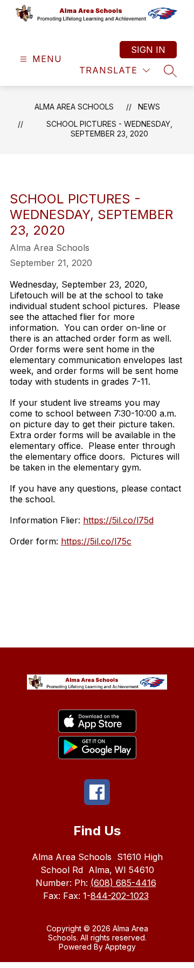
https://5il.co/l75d (118, 520)
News (149, 106)
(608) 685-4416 (123, 882)
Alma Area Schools (74, 106)
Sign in (148, 49)
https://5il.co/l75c (96, 541)
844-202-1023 (120, 895)
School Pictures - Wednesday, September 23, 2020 (109, 128)
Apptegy (120, 946)
